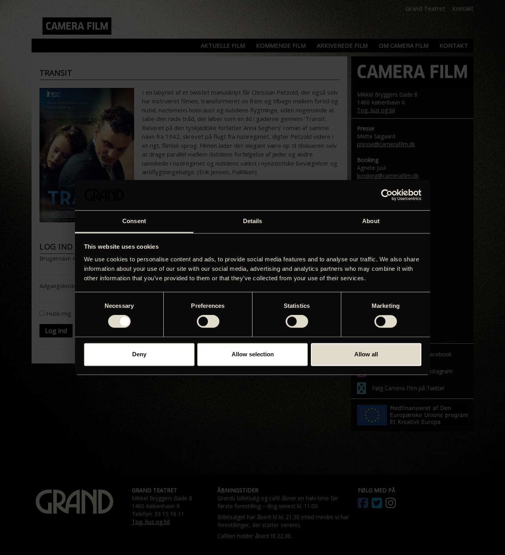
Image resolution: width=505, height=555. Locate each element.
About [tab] (371, 221)
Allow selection (253, 354)
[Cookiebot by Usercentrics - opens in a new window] (386, 195)
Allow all (366, 354)
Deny (139, 354)
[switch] (208, 321)
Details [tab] (252, 221)
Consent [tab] (134, 221)
